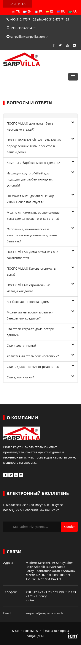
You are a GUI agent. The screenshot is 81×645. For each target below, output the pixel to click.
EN (29, 11)
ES (51, 11)
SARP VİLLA (17, 4)
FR (40, 11)
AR (74, 11)
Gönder (69, 527)
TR (17, 11)
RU (62, 11)
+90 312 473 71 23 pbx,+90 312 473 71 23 (39, 19)
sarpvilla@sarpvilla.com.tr (29, 37)
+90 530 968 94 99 (23, 28)
